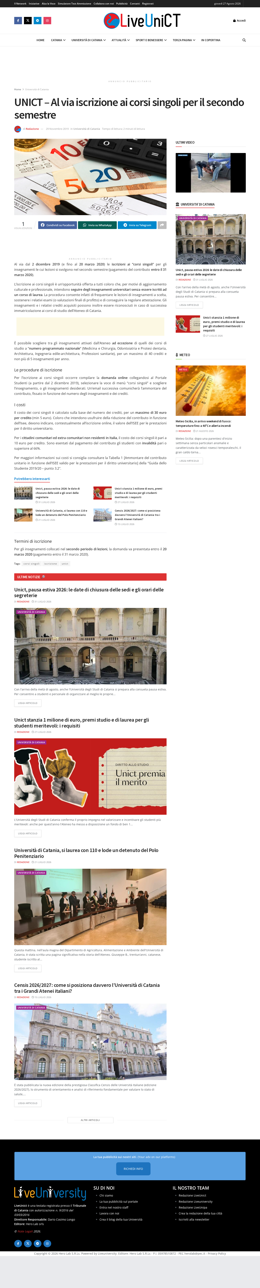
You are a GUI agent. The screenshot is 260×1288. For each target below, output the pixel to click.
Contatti (135, 3)
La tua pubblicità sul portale (119, 1201)
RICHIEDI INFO (133, 1169)
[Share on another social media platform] (162, 225)
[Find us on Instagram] (47, 20)
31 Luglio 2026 (46, 502)
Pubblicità (122, 3)
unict (65, 563)
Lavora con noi (109, 1213)
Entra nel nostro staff (114, 1207)
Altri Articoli (90, 1120)
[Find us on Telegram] (37, 20)
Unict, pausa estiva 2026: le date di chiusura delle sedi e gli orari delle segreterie (58, 493)
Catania (56, 40)
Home (40, 40)
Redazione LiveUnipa (193, 1207)
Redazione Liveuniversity (195, 1201)
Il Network (20, 3)
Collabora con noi (104, 3)
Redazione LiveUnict (192, 1195)
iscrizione (50, 563)
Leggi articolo (29, 703)
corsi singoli (32, 563)
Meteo (183, 369)
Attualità (119, 40)
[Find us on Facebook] (18, 20)
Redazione (32, 129)
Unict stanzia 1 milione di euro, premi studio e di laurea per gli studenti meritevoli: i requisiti (138, 493)
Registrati (148, 3)
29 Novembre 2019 (57, 129)
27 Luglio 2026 (125, 502)
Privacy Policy (217, 1253)
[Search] (244, 40)
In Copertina (210, 40)
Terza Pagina (182, 40)
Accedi (241, 20)
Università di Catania (87, 40)
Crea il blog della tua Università (121, 1219)
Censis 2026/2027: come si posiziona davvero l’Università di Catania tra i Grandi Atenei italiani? (137, 515)
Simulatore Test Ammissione (74, 3)
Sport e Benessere (149, 40)
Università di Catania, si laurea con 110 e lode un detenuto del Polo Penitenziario (86, 853)
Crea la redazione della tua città (200, 1213)
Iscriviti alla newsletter (194, 1219)
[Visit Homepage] (142, 20)
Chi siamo (106, 1195)
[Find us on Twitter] (28, 20)
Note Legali (25, 1231)
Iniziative (34, 3)
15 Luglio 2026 (125, 524)
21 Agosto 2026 (204, 431)
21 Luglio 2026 (46, 519)
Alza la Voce (48, 3)
